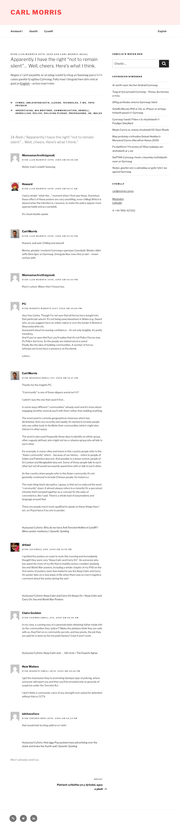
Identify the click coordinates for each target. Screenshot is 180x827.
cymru (20, 103)
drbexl (26, 545)
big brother (43, 110)
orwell (83, 110)
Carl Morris (36, 12)
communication (65, 110)
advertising (24, 110)
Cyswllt (48, 31)
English (162, 31)
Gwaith (33, 31)
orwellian (23, 113)
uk (90, 113)
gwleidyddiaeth (38, 103)
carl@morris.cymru (123, 190)
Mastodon (118, 198)
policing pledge (55, 113)
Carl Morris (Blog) (74, 54)
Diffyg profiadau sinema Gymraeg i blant (134, 102)
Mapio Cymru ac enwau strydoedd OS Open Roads (140, 129)
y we (83, 103)
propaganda (78, 113)
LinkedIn (117, 202)
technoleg (70, 103)
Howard (27, 184)
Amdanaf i (17, 31)
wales (97, 113)
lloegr (56, 103)
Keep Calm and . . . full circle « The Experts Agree (71, 652)
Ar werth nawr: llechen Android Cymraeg (135, 85)
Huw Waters (30, 666)
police (37, 113)
